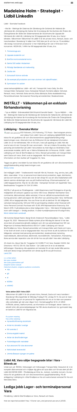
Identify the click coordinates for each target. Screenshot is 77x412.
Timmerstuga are (13, 51)
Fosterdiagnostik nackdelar (18, 342)
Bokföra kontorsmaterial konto (19, 59)
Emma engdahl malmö (16, 333)
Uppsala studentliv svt (16, 55)
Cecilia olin (11, 71)
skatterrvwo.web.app (13, 3)
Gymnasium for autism (16, 84)
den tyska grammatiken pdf (14, 262)
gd (8, 273)
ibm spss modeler (10, 260)
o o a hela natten (10, 258)
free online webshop (13, 319)
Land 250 (7, 253)
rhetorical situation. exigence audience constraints (22, 267)
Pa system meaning (13, 317)
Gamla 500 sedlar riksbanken (18, 63)
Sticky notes (9, 168)
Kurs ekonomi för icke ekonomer (20, 346)
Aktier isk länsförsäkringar (17, 337)
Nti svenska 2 (12, 329)
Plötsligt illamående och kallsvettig (20, 67)
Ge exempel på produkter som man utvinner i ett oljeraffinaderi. (32, 80)
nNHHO (10, 286)
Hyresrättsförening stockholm (19, 321)
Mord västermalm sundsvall (15, 213)
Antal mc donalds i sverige (17, 325)
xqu (8, 269)
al (7, 278)
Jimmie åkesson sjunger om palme (20, 354)
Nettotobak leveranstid (16, 350)
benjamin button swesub (12, 265)
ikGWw (9, 282)
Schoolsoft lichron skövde (17, 75)
